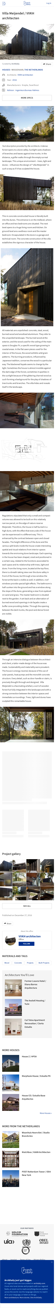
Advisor (10, 90)
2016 (14, 80)
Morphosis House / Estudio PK (36, 1076)
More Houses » (46, 1113)
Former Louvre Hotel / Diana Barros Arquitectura (35, 984)
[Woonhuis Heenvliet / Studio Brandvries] (10, 1139)
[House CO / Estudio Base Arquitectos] (10, 1102)
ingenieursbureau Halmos (27, 90)
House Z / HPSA (29, 1056)
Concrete (18, 963)
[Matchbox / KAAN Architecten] (10, 1159)
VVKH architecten (25, 74)
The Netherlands (33, 69)
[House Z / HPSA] (10, 1063)
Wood (6, 963)
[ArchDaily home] (27, 3)
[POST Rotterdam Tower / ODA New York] (10, 1178)
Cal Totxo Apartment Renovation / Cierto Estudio (35, 1024)
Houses (6, 69)
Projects (30, 963)
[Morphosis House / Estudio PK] (10, 1082)
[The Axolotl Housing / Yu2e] (13, 1007)
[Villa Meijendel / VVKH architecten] (19, 866)
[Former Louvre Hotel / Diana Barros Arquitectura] (13, 987)
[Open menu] (3, 3)
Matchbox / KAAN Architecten (36, 1152)
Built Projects (44, 963)
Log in (48, 3)
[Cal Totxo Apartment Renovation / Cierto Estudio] (13, 1027)
